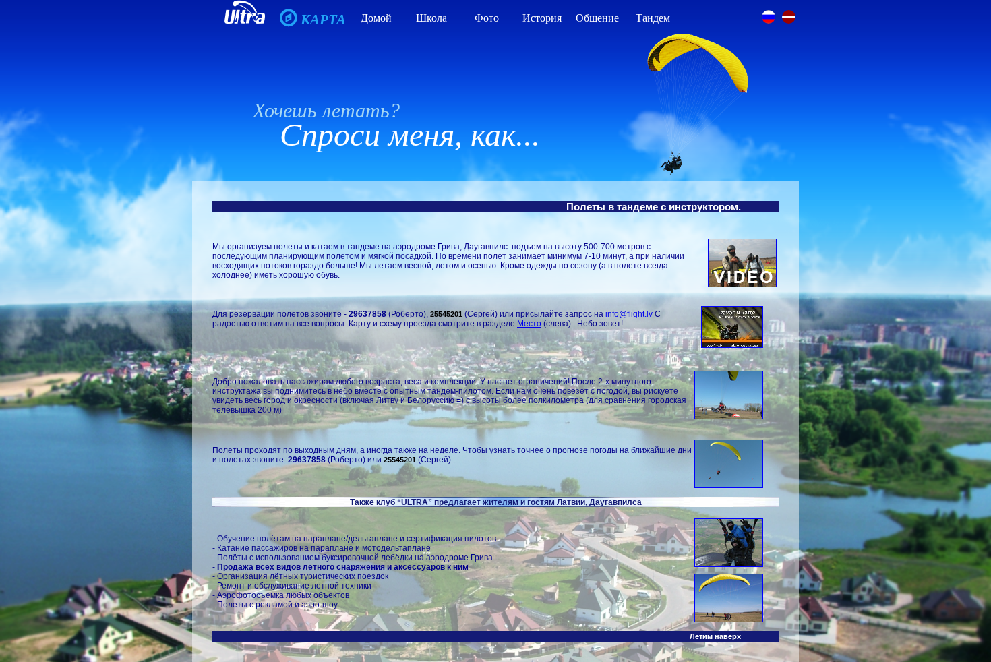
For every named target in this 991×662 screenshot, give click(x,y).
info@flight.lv (629, 314)
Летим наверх (715, 636)
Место (529, 323)
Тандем (653, 18)
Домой (376, 18)
